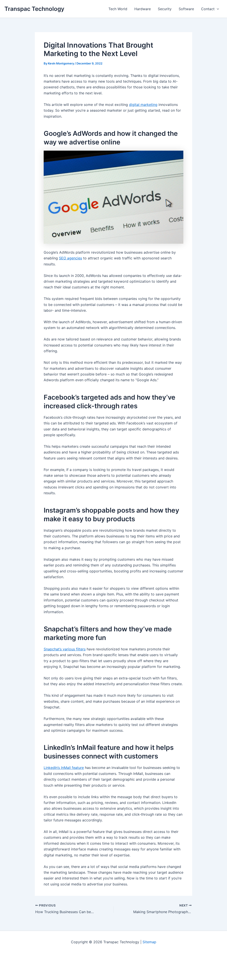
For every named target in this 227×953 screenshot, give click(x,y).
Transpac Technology (34, 8)
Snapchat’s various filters (65, 649)
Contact (208, 9)
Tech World (117, 9)
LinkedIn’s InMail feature (64, 767)
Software (186, 9)
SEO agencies (70, 258)
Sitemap (149, 942)
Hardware (142, 9)
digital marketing (143, 104)
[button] (217, 9)
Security (165, 9)
